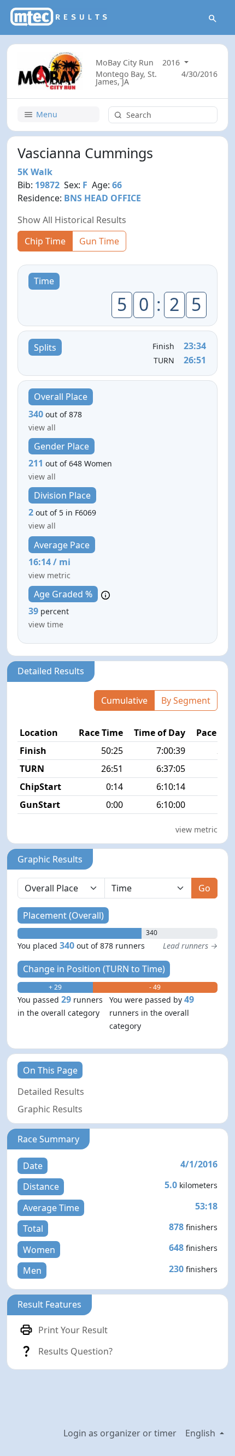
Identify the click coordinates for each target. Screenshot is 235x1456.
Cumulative (124, 700)
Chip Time (45, 241)
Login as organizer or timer (120, 1433)
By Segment (185, 700)
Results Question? (75, 1351)
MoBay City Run (125, 62)
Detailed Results (50, 1092)
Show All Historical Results (71, 220)
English (201, 1433)
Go (204, 888)
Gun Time (99, 241)
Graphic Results (50, 1109)
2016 (172, 62)
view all (42, 427)
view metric (49, 575)
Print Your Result (73, 1330)
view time (45, 624)
